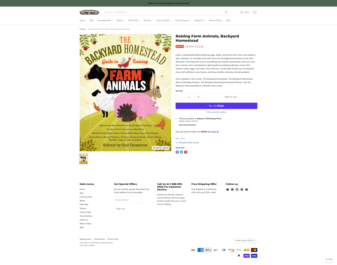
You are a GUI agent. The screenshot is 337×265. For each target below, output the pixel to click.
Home (82, 20)
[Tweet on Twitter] (181, 152)
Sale (91, 20)
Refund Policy (99, 239)
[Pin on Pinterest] (185, 152)
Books (120, 20)
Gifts (228, 20)
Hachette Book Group (188, 142)
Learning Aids (105, 20)
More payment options (216, 112)
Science (147, 20)
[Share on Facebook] (177, 152)
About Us (199, 20)
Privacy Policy (113, 239)
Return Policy (215, 20)
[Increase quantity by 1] (198, 97)
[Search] (226, 12)
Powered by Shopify (87, 245)
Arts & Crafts (163, 20)
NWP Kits (133, 20)
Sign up (120, 208)
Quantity (179, 91)
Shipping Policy (85, 239)
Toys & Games (182, 20)
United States (244, 240)
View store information (187, 125)
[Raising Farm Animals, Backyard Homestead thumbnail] (83, 159)
